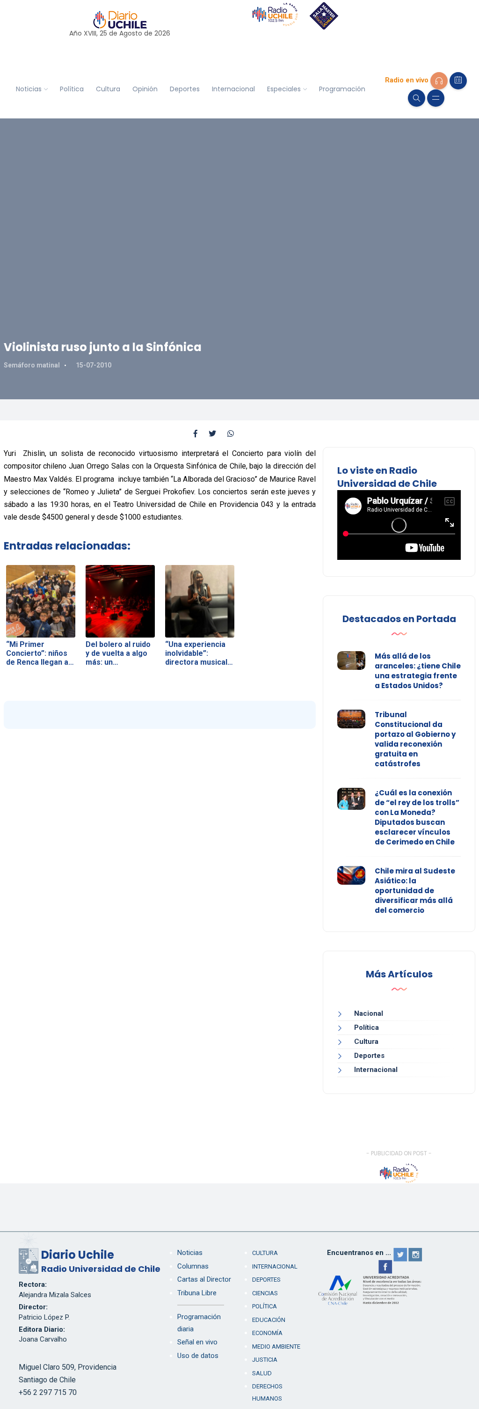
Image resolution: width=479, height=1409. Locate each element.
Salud (262, 1373)
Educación (268, 1319)
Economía (267, 1332)
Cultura (108, 89)
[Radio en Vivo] (439, 80)
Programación (342, 89)
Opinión (145, 89)
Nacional (368, 1013)
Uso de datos (197, 1355)
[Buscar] (416, 98)
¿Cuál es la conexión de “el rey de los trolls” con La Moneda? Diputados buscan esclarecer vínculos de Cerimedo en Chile (417, 817)
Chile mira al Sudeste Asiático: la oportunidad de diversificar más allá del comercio (415, 890)
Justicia (264, 1359)
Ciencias (265, 1293)
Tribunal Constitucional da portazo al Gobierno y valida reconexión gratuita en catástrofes (415, 739)
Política (72, 89)
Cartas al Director (204, 1279)
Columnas (193, 1266)
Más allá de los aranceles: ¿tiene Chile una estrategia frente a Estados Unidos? (418, 670)
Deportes (185, 89)
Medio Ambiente (276, 1346)
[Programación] (458, 80)
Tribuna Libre (197, 1293)
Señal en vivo (197, 1342)
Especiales (284, 89)
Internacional (233, 89)
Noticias (29, 89)
